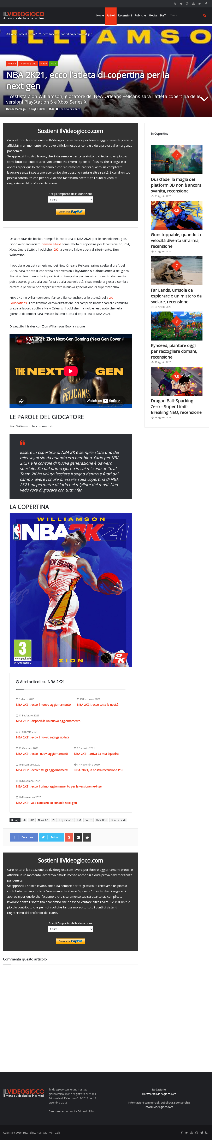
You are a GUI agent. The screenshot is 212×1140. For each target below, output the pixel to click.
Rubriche (140, 15)
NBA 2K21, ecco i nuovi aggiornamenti (42, 754)
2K (24, 819)
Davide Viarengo (16, 109)
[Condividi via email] (78, 837)
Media (153, 15)
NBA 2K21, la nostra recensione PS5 (98, 770)
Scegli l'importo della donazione (71, 194)
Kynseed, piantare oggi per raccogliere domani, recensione (174, 351)
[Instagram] (187, 3)
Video (43, 63)
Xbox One (101, 819)
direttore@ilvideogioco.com (159, 1094)
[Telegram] (181, 3)
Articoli (111, 15)
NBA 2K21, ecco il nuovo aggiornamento (43, 704)
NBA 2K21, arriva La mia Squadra (96, 754)
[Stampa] (87, 837)
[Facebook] (206, 3)
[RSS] (175, 3)
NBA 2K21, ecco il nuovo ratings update (42, 737)
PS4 (79, 819)
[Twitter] (199, 3)
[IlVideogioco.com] (24, 15)
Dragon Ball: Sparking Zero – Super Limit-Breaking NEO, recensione (176, 406)
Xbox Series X (118, 819)
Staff (163, 15)
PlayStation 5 (66, 819)
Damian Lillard (51, 244)
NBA (32, 819)
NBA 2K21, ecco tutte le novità (97, 704)
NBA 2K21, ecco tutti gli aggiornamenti (42, 770)
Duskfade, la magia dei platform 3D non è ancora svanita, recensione (176, 185)
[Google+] (69, 837)
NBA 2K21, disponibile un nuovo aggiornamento (48, 721)
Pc (53, 819)
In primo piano (28, 63)
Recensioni (125, 15)
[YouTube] (193, 3)
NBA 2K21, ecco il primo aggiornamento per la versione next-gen (59, 786)
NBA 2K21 (43, 819)
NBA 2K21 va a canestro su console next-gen (46, 803)
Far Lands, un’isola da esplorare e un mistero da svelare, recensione (176, 295)
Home (100, 15)
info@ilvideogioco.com (159, 1107)
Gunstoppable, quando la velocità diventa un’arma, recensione (176, 240)
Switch (88, 819)
